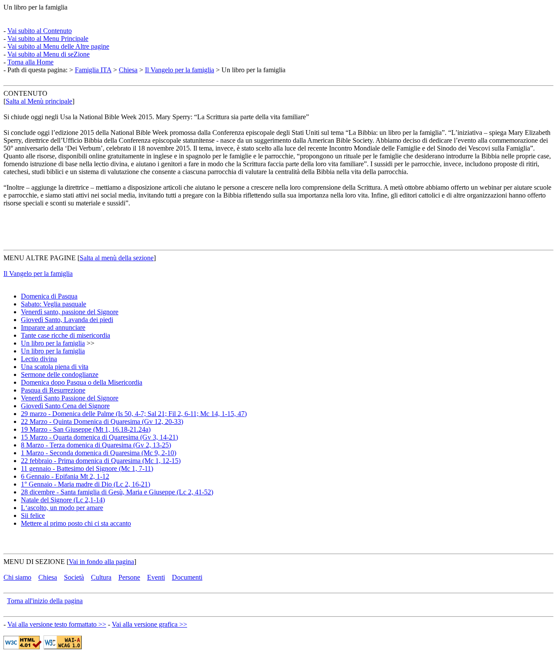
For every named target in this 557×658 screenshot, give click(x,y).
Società (74, 577)
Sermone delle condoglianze (59, 374)
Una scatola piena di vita (54, 366)
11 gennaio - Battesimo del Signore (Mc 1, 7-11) (87, 468)
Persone (129, 577)
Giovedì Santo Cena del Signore (65, 406)
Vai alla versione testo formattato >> (56, 624)
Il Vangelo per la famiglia (179, 70)
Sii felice (33, 515)
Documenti (187, 577)
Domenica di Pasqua (49, 296)
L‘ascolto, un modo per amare (62, 507)
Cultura (101, 577)
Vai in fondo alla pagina (101, 561)
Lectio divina (39, 359)
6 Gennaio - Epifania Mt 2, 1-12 (65, 476)
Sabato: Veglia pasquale (53, 304)
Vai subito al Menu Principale (47, 38)
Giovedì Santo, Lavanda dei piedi (67, 319)
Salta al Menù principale (39, 101)
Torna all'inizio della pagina (45, 600)
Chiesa (128, 70)
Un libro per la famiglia (53, 343)
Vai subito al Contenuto (39, 30)
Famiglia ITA (93, 70)
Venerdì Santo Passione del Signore (69, 398)
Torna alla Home (30, 62)
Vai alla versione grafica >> (149, 624)
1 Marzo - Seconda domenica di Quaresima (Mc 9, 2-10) (98, 453)
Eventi (156, 577)
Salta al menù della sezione (117, 258)
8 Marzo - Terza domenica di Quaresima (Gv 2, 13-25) (96, 445)
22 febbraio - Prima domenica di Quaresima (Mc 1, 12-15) (101, 460)
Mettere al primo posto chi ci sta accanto (76, 523)
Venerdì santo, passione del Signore (69, 312)
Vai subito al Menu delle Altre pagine (58, 46)
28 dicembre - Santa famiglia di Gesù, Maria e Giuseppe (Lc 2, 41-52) (117, 492)
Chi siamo (17, 577)
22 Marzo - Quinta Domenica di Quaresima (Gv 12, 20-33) (102, 421)
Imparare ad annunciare (53, 327)
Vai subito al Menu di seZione (48, 54)
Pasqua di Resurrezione (53, 390)
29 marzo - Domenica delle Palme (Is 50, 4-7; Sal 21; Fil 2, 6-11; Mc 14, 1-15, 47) (134, 413)
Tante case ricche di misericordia (65, 335)
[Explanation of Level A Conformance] (63, 647)
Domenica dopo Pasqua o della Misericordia (81, 382)
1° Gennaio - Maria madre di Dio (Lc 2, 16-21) (85, 484)
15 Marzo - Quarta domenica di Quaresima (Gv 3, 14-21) (99, 437)
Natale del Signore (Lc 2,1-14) (63, 500)
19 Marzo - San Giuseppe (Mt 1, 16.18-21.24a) (86, 429)
